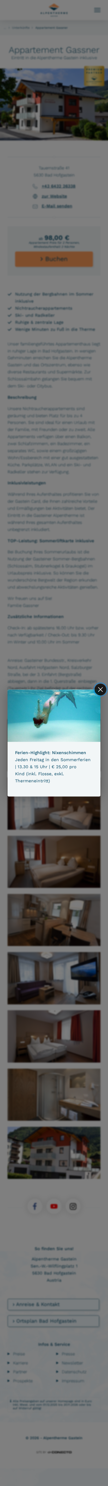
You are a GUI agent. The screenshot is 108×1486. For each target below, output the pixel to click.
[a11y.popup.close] (100, 690)
